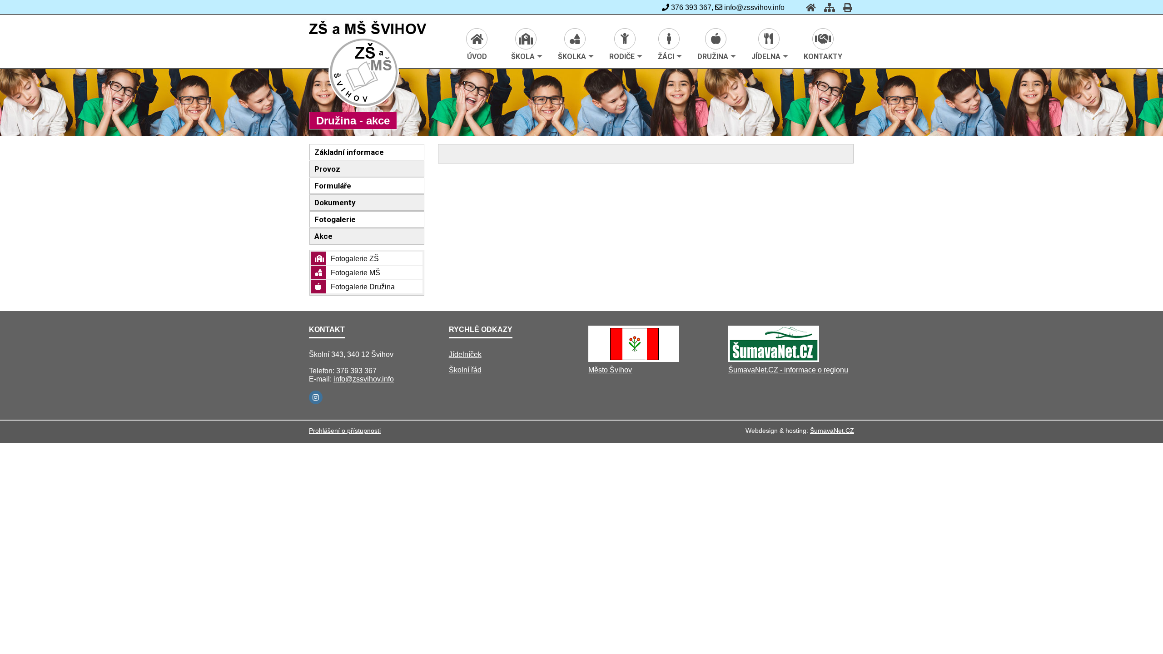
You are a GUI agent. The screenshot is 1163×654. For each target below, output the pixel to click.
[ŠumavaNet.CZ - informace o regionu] (773, 359)
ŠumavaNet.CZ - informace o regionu (788, 370)
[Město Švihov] (633, 359)
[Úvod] (808, 7)
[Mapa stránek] (826, 7)
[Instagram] (316, 397)
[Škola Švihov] (364, 106)
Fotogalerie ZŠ (355, 259)
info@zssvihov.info (363, 379)
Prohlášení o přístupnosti (345, 430)
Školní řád (465, 370)
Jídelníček (465, 354)
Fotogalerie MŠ (355, 273)
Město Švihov (610, 370)
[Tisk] (844, 7)
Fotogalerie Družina (363, 287)
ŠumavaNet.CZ (832, 430)
